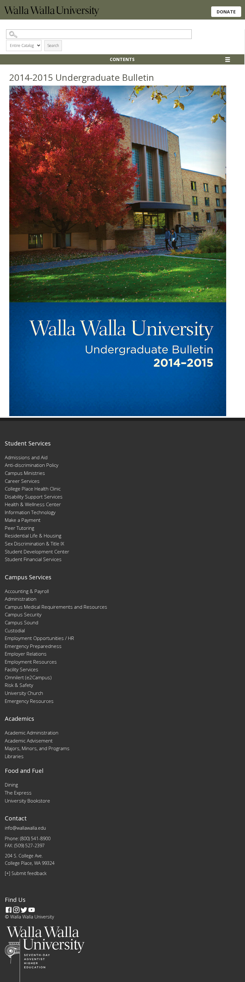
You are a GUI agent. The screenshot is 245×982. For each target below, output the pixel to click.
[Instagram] (16, 910)
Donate (226, 12)
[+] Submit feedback (26, 873)
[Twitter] (24, 910)
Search (53, 45)
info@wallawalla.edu (25, 828)
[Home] (52, 14)
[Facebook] (8, 910)
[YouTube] (31, 910)
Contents (122, 59)
